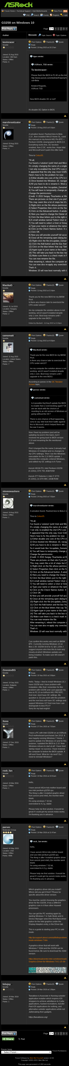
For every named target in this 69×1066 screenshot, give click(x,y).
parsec (7, 827)
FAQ (28, 15)
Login (65, 15)
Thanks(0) (50, 42)
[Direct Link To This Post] (29, 47)
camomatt (8, 335)
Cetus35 (39, 155)
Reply (33, 45)
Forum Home (9, 11)
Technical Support (24, 11)
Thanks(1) (50, 122)
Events (46, 15)
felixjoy (7, 984)
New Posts (58, 11)
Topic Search (46, 35)
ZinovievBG (9, 670)
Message (32, 35)
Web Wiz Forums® (36, 1058)
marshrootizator (12, 122)
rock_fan (8, 770)
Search (36, 15)
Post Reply (7, 29)
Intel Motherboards (40, 11)
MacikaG (8, 285)
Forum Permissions (59, 1051)
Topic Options (60, 35)
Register (56, 15)
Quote (61, 42)
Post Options (36, 42)
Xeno (6, 721)
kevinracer (9, 42)
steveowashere (11, 491)
